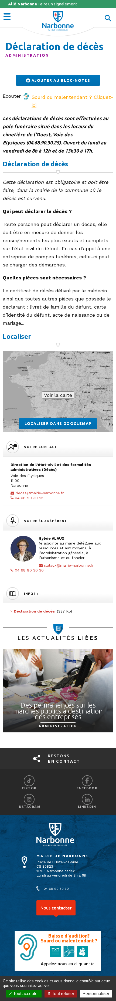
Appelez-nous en (68, 963)
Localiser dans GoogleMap (58, 423)
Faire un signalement (42, 4)
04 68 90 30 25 (29, 498)
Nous (56, 907)
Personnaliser (96, 993)
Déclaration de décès (34, 611)
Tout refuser (62, 993)
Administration (27, 55)
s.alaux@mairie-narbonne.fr (69, 565)
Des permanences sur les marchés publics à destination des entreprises (58, 711)
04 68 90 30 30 (29, 570)
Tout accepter (25, 993)
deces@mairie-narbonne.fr (40, 493)
